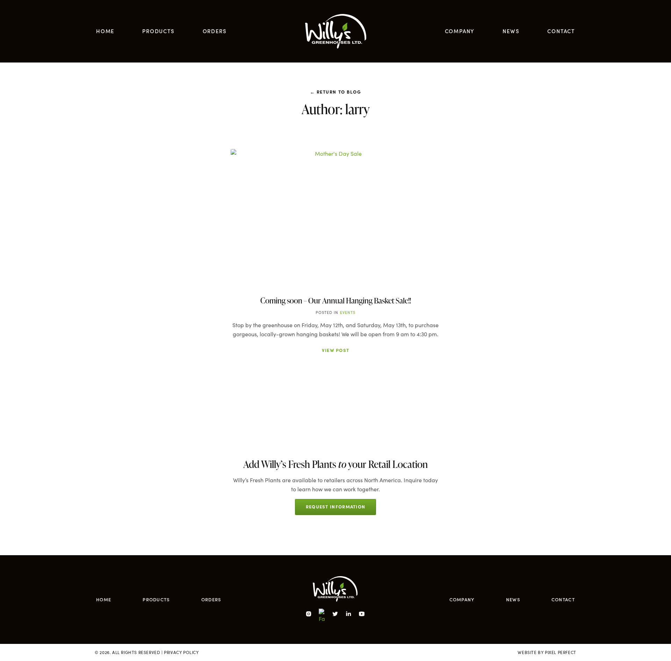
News (511, 31)
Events (348, 312)
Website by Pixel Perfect (547, 652)
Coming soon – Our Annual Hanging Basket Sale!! (335, 300)
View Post (335, 350)
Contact (561, 31)
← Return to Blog (335, 91)
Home (105, 31)
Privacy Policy (181, 652)
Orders (215, 31)
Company (460, 31)
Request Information (336, 506)
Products (158, 31)
